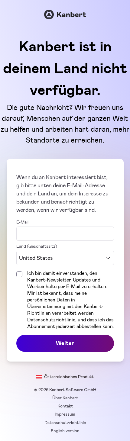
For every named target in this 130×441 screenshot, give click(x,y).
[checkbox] (19, 274)
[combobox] (65, 258)
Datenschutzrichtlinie (51, 320)
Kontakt (65, 406)
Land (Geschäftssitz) (36, 246)
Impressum (65, 414)
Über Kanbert (65, 398)
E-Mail (22, 222)
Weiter (65, 343)
